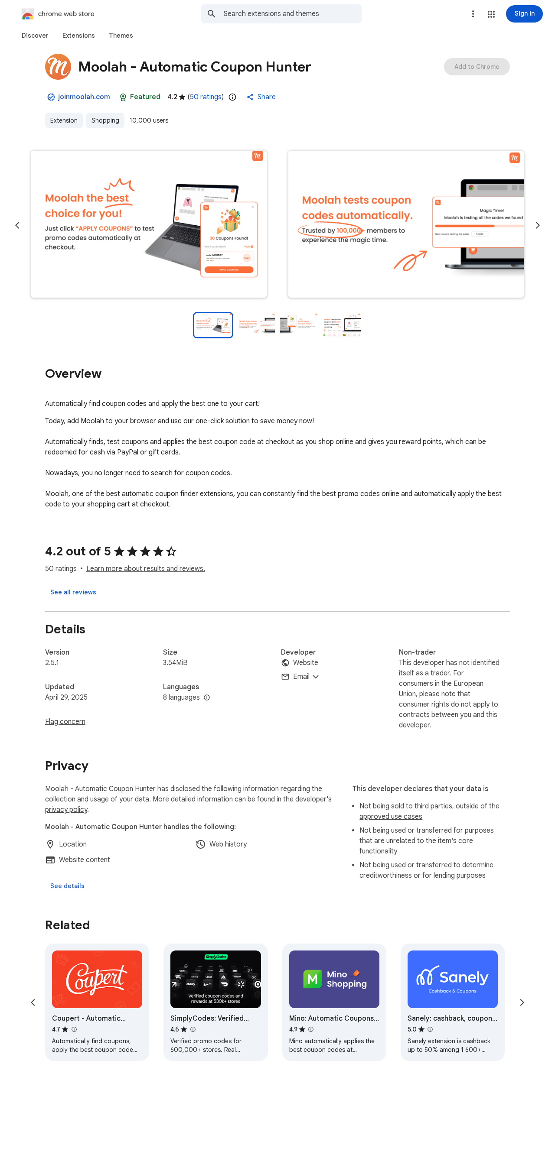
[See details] (67, 886)
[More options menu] (473, 14)
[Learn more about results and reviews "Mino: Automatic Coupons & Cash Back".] (310, 1029)
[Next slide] (537, 225)
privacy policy (66, 809)
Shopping (105, 120)
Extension (64, 120)
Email (301, 676)
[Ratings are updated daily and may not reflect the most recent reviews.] (232, 97)
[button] (491, 14)
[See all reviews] (73, 592)
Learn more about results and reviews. (145, 568)
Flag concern (65, 721)
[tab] (35, 35)
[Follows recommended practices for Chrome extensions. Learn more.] (123, 97)
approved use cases (390, 816)
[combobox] (293, 14)
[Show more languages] (207, 698)
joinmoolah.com (84, 97)
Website (305, 662)
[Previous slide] (17, 225)
